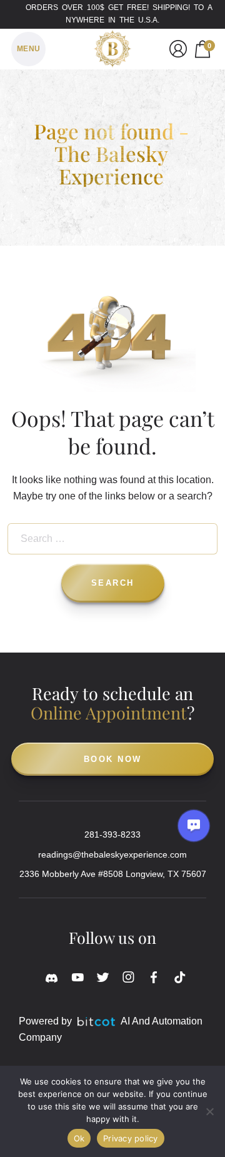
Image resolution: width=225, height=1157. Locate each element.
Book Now (113, 759)
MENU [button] (29, 48)
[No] (209, 1111)
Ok (79, 1138)
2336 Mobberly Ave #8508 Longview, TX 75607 (112, 874)
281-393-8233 (112, 834)
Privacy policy (130, 1138)
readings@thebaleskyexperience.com (112, 854)
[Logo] (112, 46)
